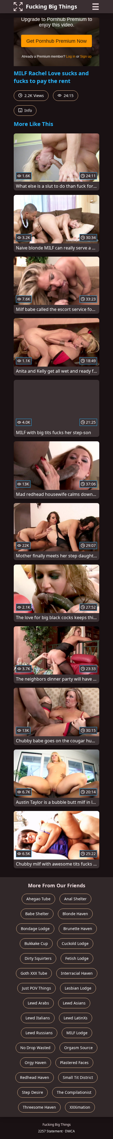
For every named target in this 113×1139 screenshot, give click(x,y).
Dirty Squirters (38, 958)
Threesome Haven (39, 1107)
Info (27, 110)
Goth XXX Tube (34, 973)
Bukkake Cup (36, 943)
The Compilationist (74, 1092)
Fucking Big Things (51, 6)
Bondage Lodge (35, 928)
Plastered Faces (74, 1062)
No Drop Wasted (35, 1047)
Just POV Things (36, 988)
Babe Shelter (37, 913)
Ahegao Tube (38, 898)
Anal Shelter (75, 898)
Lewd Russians (39, 1032)
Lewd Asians (74, 1003)
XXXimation (80, 1107)
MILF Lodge (76, 1032)
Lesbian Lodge (78, 988)
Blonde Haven (75, 913)
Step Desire (32, 1092)
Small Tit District (78, 1077)
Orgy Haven (35, 1062)
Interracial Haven (77, 973)
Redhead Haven (34, 1077)
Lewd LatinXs (75, 1017)
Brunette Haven (77, 928)
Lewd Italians (38, 1017)
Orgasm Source (78, 1047)
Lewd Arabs (38, 1003)
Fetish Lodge (77, 958)
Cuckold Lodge (75, 943)
